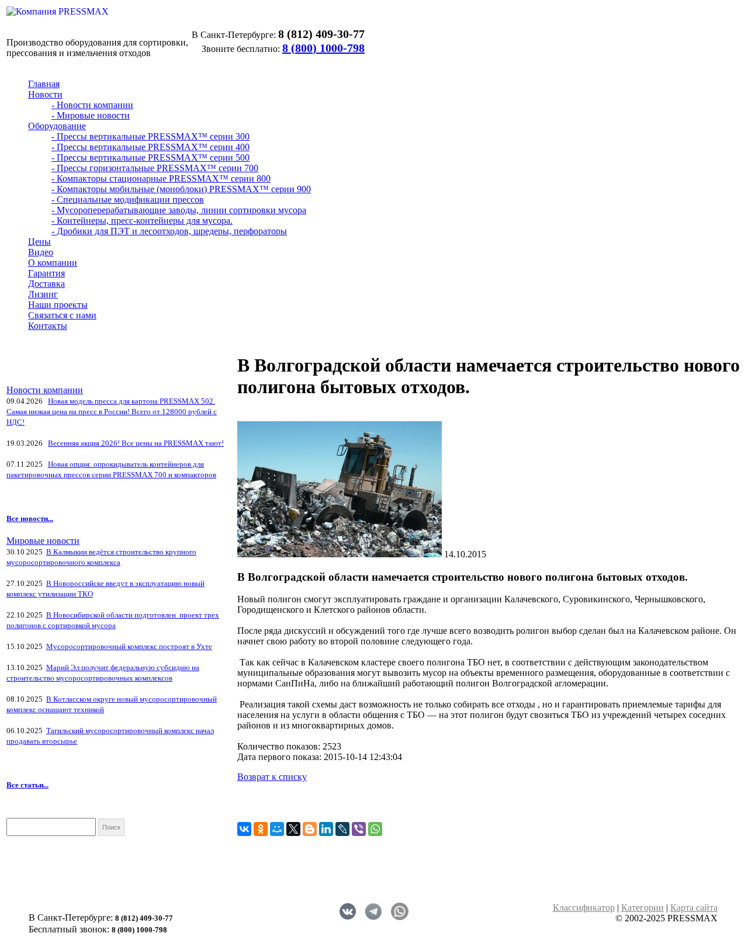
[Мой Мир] (277, 829)
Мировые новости (42, 541)
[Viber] (359, 829)
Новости (45, 94)
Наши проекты (58, 305)
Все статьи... (27, 785)
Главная (44, 84)
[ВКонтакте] (244, 829)
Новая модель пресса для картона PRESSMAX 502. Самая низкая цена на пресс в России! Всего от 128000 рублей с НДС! (111, 411)
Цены (39, 242)
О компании (52, 263)
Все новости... (29, 518)
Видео (40, 252)
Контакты (47, 326)
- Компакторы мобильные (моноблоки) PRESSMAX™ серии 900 (181, 189)
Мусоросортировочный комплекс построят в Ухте (129, 646)
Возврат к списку (272, 777)
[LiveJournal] (342, 829)
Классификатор (584, 908)
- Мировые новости (90, 115)
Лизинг (43, 294)
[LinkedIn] (326, 829)
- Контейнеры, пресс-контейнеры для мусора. (142, 221)
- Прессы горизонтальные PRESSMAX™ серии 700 (154, 168)
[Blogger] (310, 829)
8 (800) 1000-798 (323, 47)
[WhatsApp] (375, 829)
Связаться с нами (62, 315)
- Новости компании (92, 105)
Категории (642, 908)
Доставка (46, 284)
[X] (293, 829)
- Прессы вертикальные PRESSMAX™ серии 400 (150, 147)
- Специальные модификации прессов (127, 199)
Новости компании (44, 390)
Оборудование (57, 126)
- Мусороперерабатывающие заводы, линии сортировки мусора (178, 210)
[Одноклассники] (261, 829)
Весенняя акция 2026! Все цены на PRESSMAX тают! (136, 443)
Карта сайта (694, 908)
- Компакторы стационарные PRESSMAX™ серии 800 (161, 178)
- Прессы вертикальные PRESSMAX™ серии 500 (150, 157)
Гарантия (46, 273)
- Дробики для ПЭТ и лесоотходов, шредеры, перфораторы (169, 231)
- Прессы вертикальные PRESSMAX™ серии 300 (150, 136)
